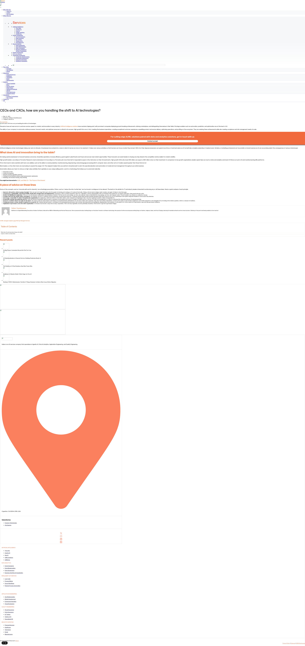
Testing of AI (20, 41)
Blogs (7, 85)
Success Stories (10, 86)
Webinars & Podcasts (11, 89)
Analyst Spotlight (10, 83)
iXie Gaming (9, 97)
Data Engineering (21, 45)
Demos (8, 71)
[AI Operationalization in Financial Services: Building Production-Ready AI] (154, 254)
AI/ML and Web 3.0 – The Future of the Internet (31, 180)
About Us (8, 11)
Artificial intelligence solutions (69, 126)
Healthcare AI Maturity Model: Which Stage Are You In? (17, 274)
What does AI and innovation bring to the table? (11, 232)
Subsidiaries (6, 95)
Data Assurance (20, 38)
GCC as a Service (17, 54)
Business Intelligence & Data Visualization (22, 50)
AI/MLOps (19, 34)
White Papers (9, 87)
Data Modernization (21, 46)
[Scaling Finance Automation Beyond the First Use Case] (154, 246)
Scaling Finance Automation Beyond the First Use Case (17, 250)
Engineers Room (10, 93)
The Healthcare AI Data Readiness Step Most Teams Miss (17, 266)
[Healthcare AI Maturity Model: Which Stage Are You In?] (154, 270)
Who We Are (7, 10)
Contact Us (6, 99)
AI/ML (1, 220)
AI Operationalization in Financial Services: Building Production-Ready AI (22, 258)
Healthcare (9, 76)
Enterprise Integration (22, 59)
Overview (8, 68)
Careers (8, 12)
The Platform (9, 70)
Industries (6, 73)
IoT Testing (19, 39)
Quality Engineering (18, 35)
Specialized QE (20, 42)
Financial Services (10, 74)
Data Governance (21, 48)
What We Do (7, 16)
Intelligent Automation (22, 61)
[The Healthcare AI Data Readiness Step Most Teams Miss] (154, 262)
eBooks (8, 90)
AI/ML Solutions (21, 32)
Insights (5, 82)
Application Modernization (23, 56)
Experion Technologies (12, 96)
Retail (7, 79)
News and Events (10, 92)
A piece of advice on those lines (8, 233)
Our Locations (10, 14)
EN (4, 100)
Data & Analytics (17, 44)
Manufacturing (10, 80)
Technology (9, 77)
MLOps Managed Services (23, 220)
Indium (17, 640)
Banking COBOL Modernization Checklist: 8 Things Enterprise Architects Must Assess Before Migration (29, 282)
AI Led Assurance (21, 36)
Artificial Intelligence (18, 26)
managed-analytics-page (10, 220)
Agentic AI (19, 29)
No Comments (3, 122)
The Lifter (19, 28)
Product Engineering (18, 52)
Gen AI (18, 31)
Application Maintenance (23, 58)
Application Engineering (19, 55)
